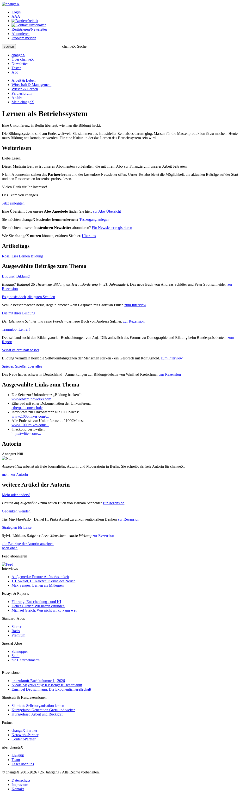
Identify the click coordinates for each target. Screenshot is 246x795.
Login (16, 12)
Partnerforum (21, 93)
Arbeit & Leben (24, 80)
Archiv (17, 98)
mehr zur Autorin (15, 474)
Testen (16, 68)
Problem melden (24, 38)
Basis (16, 631)
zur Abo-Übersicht (107, 211)
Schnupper (20, 651)
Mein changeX (23, 102)
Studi (15, 656)
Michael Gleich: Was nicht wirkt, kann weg (44, 610)
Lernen (24, 256)
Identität (18, 755)
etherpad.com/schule (27, 408)
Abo (15, 72)
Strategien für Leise (16, 527)
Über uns (89, 236)
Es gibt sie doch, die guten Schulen (28, 297)
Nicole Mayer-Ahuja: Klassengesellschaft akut (47, 685)
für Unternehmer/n (26, 660)
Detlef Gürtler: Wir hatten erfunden (38, 606)
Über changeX (23, 59)
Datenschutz (21, 780)
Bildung (37, 256)
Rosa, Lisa (10, 256)
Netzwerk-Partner (25, 735)
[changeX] (10, 4)
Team (16, 760)
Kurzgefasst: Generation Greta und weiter (43, 710)
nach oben (10, 548)
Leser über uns (23, 764)
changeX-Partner (24, 730)
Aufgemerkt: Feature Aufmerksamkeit (40, 577)
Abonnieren (21, 34)
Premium (18, 635)
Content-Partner (24, 739)
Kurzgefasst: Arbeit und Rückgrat (37, 714)
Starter (16, 627)
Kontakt (18, 789)
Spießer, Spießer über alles (22, 366)
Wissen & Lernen (25, 89)
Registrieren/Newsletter (29, 29)
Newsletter (20, 64)
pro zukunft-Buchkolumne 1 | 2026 (38, 681)
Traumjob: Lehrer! (16, 329)
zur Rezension (134, 321)
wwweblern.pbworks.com (31, 399)
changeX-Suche (74, 46)
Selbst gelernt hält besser (20, 350)
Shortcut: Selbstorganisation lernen (38, 706)
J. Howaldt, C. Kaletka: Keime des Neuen (43, 581)
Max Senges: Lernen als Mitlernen (38, 585)
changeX (18, 55)
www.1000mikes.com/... (30, 416)
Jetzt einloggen (13, 203)
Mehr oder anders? (16, 495)
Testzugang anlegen (94, 219)
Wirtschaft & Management (31, 85)
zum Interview (135, 305)
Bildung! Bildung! (16, 276)
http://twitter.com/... (26, 434)
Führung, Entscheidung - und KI (36, 602)
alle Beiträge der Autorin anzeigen (28, 544)
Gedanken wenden (16, 511)
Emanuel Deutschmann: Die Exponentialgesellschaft (51, 689)
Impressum (20, 785)
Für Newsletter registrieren (112, 228)
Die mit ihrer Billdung (18, 313)
